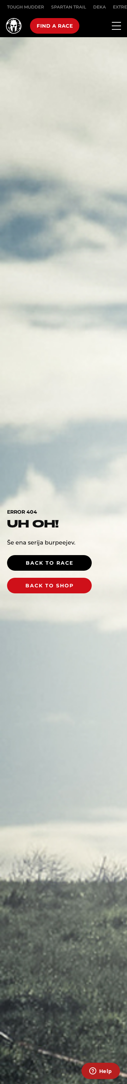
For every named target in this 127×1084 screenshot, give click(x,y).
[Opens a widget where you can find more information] (100, 1071)
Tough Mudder (25, 7)
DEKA (99, 7)
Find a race (55, 26)
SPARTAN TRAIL (68, 7)
